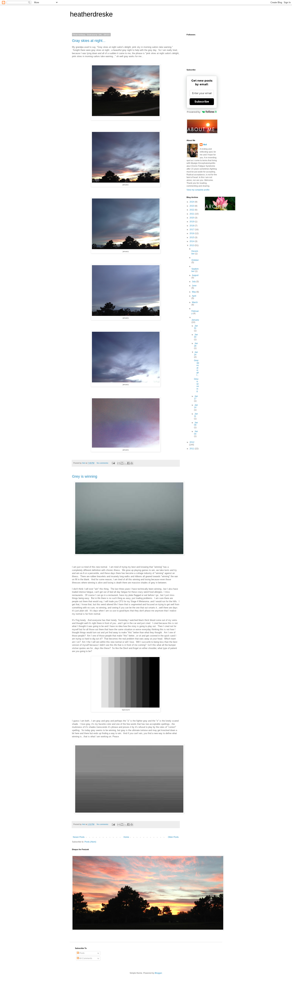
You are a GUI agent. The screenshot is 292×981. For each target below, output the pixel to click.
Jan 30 (196, 335)
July (194, 281)
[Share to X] (125, 463)
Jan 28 (196, 344)
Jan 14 (196, 406)
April (194, 296)
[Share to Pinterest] (131, 463)
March (195, 302)
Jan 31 (196, 327)
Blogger (158, 973)
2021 (192, 214)
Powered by (193, 111)
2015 (192, 237)
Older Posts (173, 837)
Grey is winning (84, 476)
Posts (81, 953)
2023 (192, 206)
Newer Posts (78, 837)
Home (126, 837)
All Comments (85, 958)
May (194, 292)
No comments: (103, 463)
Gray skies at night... (88, 41)
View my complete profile (198, 190)
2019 (192, 221)
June (194, 285)
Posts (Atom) (90, 842)
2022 (192, 210)
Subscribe (201, 101)
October (195, 260)
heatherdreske (91, 14)
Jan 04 (196, 432)
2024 (192, 202)
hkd (205, 144)
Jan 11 (196, 415)
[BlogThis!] (122, 463)
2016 (192, 233)
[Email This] (118, 463)
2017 (192, 229)
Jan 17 (196, 397)
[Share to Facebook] (128, 463)
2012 (192, 442)
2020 (192, 218)
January (195, 320)
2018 (192, 225)
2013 (192, 245)
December (194, 252)
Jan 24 (196, 353)
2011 (192, 448)
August (195, 275)
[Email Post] (113, 463)
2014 (192, 241)
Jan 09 (196, 423)
